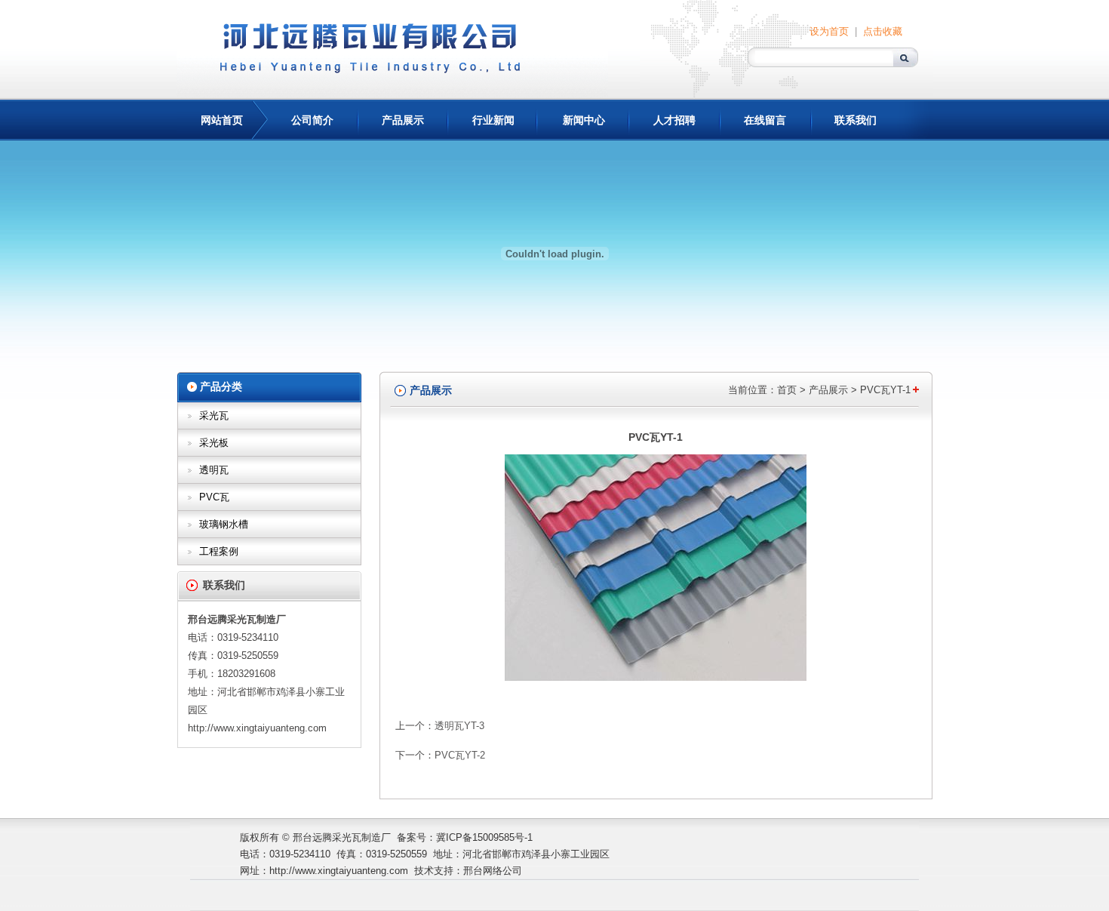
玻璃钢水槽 (223, 524)
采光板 (214, 442)
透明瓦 (214, 470)
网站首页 (222, 120)
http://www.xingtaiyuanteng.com (257, 728)
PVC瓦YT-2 (460, 755)
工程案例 (218, 551)
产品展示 (403, 120)
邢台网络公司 (492, 870)
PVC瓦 (214, 497)
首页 (787, 389)
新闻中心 (584, 120)
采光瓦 (214, 415)
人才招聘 (674, 120)
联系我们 (855, 120)
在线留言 (765, 120)
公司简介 (312, 120)
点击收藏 (882, 31)
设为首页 (829, 31)
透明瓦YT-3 (459, 725)
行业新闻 (493, 120)
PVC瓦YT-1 (885, 389)
